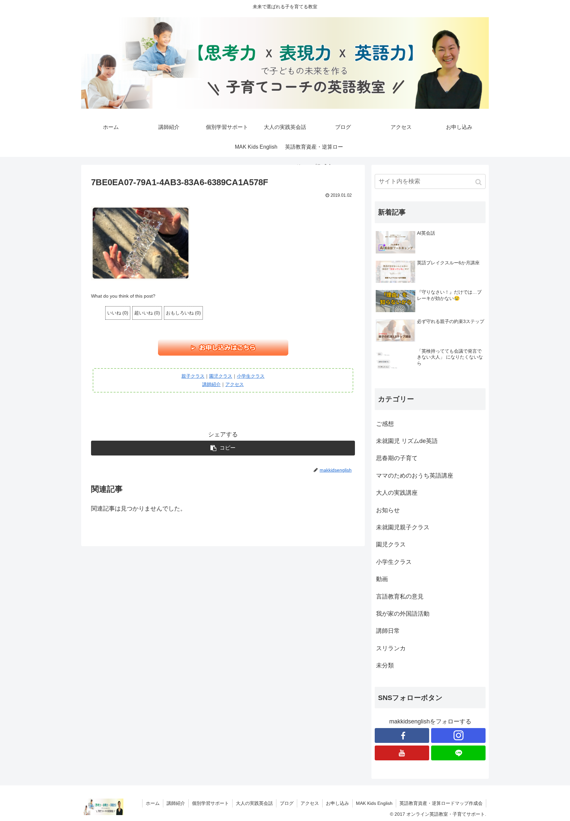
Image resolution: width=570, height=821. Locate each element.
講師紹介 (211, 384)
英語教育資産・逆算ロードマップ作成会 (441, 803)
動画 (382, 579)
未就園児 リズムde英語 (407, 441)
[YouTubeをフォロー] (402, 753)
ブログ (287, 803)
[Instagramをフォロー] (458, 735)
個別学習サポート (210, 803)
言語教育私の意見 (400, 596)
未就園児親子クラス (402, 527)
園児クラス (220, 376)
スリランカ (391, 648)
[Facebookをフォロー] (402, 735)
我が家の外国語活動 (402, 613)
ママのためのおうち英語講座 (414, 475)
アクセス (234, 384)
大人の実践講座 (397, 492)
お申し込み (337, 803)
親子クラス (193, 376)
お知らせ (388, 510)
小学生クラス (251, 376)
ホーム (153, 803)
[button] (479, 182)
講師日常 (388, 631)
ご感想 (385, 424)
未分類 (385, 665)
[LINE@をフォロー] (458, 753)
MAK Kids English (374, 803)
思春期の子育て (397, 458)
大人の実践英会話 (254, 803)
